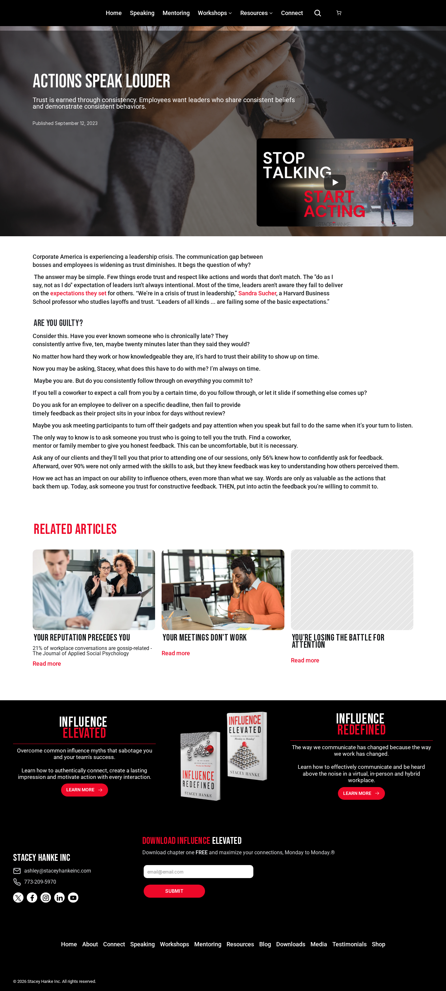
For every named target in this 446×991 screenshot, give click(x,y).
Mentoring (176, 12)
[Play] (335, 182)
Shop (378, 944)
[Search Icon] (317, 13)
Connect (292, 12)
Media (319, 944)
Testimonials (349, 944)
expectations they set (78, 293)
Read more (47, 663)
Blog (265, 944)
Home (114, 12)
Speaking (142, 12)
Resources (240, 944)
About (90, 944)
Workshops (212, 12)
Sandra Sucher (257, 293)
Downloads (290, 944)
